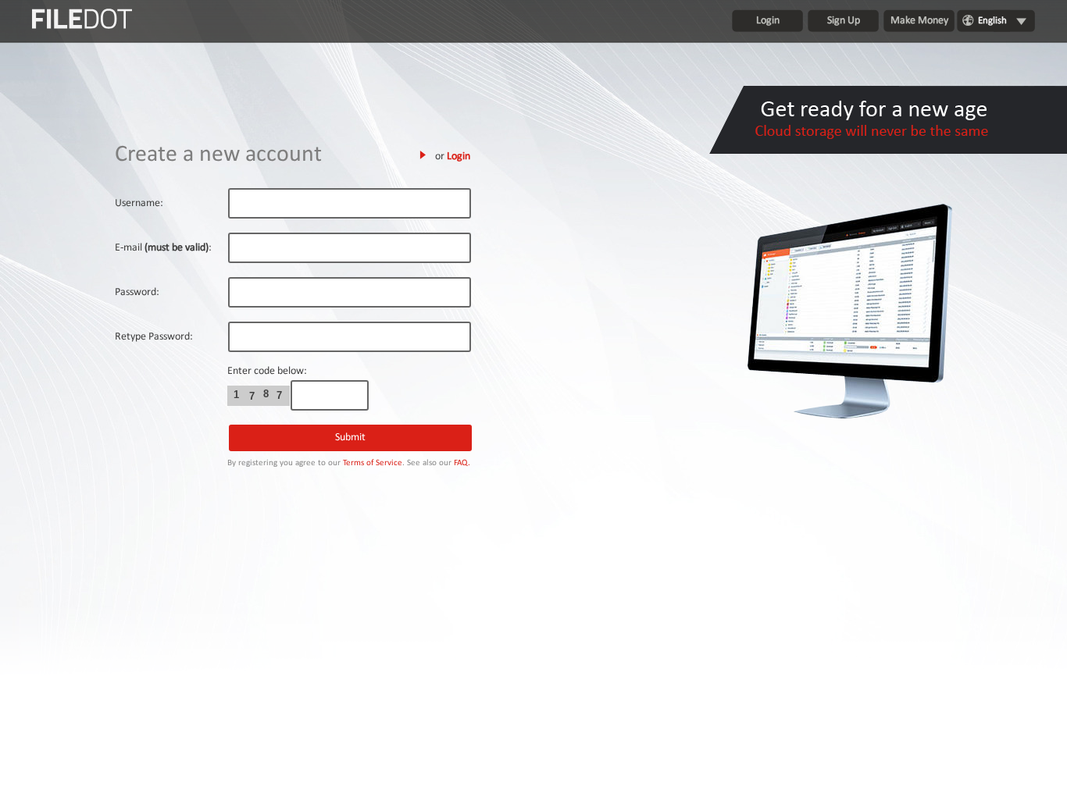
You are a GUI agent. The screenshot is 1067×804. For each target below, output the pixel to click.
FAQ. (462, 463)
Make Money (919, 21)
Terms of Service (372, 463)
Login (768, 21)
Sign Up (843, 21)
